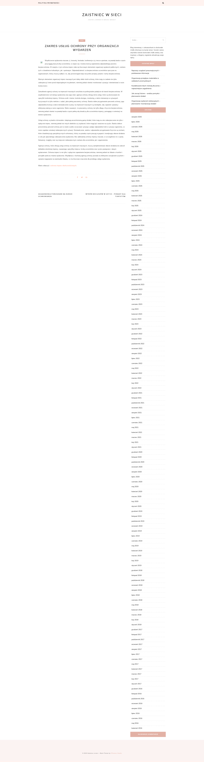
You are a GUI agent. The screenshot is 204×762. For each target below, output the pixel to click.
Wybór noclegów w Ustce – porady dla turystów (106, 195)
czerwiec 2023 (137, 304)
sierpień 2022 (137, 353)
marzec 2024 (136, 260)
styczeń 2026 (136, 151)
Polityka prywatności (48, 3)
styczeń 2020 (136, 506)
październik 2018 (138, 580)
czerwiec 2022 (137, 363)
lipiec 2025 (136, 181)
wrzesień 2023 (137, 289)
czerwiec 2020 (137, 482)
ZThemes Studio (116, 753)
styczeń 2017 (136, 684)
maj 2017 (135, 664)
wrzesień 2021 (137, 408)
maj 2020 (135, 486)
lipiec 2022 (136, 358)
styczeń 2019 (136, 565)
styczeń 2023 (136, 329)
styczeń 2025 (136, 210)
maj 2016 (135, 723)
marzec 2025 (136, 201)
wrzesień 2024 (137, 230)
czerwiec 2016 (137, 718)
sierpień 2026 (137, 117)
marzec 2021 (136, 437)
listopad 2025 (137, 161)
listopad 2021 (137, 398)
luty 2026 (135, 146)
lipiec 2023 (136, 299)
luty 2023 (135, 324)
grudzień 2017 (137, 629)
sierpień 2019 (137, 531)
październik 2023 (138, 284)
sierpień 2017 (137, 649)
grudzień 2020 (137, 452)
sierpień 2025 (137, 176)
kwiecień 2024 (137, 255)
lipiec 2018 (136, 595)
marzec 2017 (136, 674)
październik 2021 (138, 403)
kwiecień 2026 (137, 136)
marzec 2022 (136, 378)
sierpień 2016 (137, 708)
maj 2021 (135, 427)
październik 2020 (138, 462)
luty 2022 (135, 383)
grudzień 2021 (137, 393)
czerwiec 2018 (137, 600)
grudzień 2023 (137, 274)
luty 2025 (135, 206)
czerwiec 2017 (137, 659)
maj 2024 (135, 250)
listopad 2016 (137, 694)
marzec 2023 (136, 319)
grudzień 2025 (137, 156)
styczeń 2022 (136, 388)
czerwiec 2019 (137, 541)
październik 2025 (138, 166)
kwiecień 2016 (137, 728)
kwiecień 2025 (137, 196)
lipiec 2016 (136, 713)
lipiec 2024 (136, 240)
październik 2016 (138, 699)
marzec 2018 (136, 615)
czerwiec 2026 (137, 127)
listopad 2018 (137, 575)
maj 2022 (135, 368)
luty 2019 (135, 560)
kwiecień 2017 (137, 669)
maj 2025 (135, 191)
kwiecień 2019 (137, 551)
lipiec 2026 (136, 122)
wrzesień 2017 (137, 644)
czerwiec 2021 (137, 422)
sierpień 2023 (137, 294)
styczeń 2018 (136, 624)
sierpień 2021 (137, 413)
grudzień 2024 (137, 215)
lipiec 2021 (136, 417)
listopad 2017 (137, 634)
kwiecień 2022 (137, 373)
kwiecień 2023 (137, 314)
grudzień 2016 (137, 689)
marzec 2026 (136, 141)
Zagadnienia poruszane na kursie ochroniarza (55, 195)
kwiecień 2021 (137, 432)
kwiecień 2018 (137, 610)
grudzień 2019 (137, 511)
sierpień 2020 (137, 472)
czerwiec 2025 (137, 186)
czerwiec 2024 (137, 245)
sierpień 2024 (137, 235)
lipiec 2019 (136, 536)
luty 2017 (135, 679)
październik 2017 (138, 639)
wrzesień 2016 (137, 703)
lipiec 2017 (136, 654)
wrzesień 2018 (137, 585)
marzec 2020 (136, 496)
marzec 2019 (136, 556)
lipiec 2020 (136, 477)
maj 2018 (135, 605)
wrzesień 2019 (137, 526)
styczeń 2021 (136, 447)
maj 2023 (135, 309)
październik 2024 (138, 225)
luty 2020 (135, 501)
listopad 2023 (137, 279)
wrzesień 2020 (137, 467)
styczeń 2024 (136, 270)
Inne (82, 40)
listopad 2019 (137, 516)
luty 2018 (135, 620)
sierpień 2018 (137, 590)
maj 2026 (135, 131)
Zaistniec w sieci (102, 15)
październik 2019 (138, 521)
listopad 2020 (137, 457)
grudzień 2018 (137, 570)
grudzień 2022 (137, 334)
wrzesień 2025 (137, 171)
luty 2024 (135, 265)
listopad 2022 (137, 339)
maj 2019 (135, 546)
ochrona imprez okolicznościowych (63, 165)
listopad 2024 (137, 220)
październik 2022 (138, 344)
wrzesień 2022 (137, 348)
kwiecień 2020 (137, 491)
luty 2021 (135, 442)
